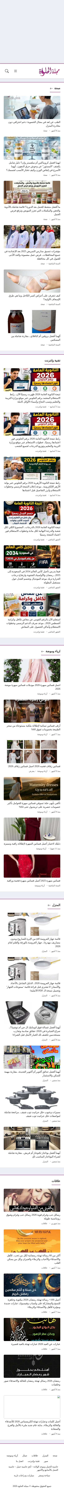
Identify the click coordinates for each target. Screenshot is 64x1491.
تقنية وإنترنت (40, 407)
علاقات (44, 1223)
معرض (31, 771)
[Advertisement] (32, 31)
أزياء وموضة (42, 694)
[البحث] (7, 71)
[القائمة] (15, 71)
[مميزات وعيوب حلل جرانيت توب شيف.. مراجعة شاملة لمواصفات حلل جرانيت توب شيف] (32, 1104)
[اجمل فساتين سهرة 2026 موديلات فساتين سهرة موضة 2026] (32, 677)
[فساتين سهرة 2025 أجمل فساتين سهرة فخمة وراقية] (32, 871)
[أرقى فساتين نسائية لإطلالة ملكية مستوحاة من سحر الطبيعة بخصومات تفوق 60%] (32, 718)
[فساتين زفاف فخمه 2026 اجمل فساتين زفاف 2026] (32, 756)
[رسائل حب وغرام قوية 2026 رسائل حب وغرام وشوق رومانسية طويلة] (32, 1207)
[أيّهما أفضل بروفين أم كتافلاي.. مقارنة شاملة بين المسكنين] (32, 328)
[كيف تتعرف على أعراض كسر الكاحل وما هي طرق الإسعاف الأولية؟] (32, 287)
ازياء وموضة (53, 651)
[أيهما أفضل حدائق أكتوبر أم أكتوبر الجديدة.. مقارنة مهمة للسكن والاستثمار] (32, 1064)
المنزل (56, 905)
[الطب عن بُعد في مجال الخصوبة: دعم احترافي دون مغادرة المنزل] (32, 114)
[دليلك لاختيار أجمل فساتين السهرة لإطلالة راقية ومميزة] (32, 834)
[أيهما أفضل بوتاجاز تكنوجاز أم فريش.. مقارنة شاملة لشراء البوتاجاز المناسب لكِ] (32, 1145)
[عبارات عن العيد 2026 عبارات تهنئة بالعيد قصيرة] (32, 1334)
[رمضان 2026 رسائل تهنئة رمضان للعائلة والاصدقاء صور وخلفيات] (32, 1373)
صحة (57, 88)
